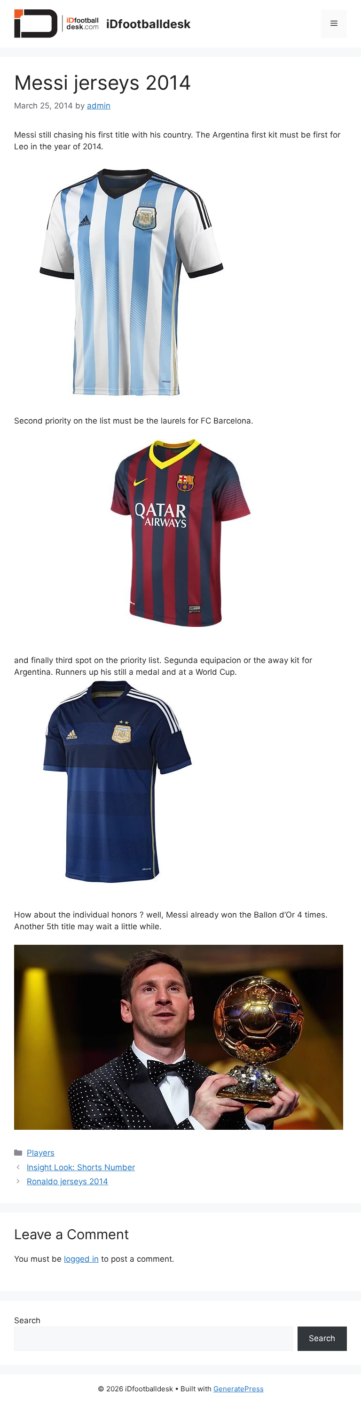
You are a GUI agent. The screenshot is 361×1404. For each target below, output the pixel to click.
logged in (81, 1259)
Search (27, 1320)
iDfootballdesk (148, 24)
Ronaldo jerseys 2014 (67, 1181)
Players (41, 1152)
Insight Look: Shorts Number (81, 1167)
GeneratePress (238, 1388)
